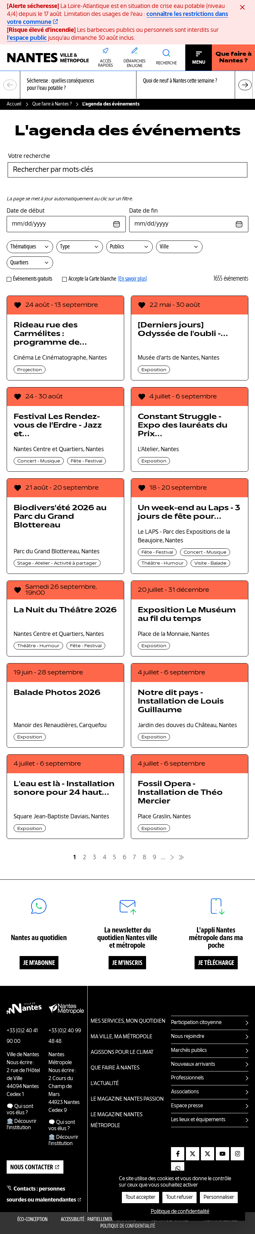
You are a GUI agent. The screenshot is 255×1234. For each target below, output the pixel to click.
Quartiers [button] (19, 263)
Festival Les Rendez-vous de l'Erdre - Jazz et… (58, 425)
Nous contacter (31, 1167)
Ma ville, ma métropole (121, 1037)
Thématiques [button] (23, 247)
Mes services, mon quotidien (128, 1021)
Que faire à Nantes (115, 1068)
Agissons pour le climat (122, 1052)
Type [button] (65, 247)
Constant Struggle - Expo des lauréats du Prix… (182, 425)
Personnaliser (219, 1197)
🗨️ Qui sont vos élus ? (20, 1110)
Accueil (14, 104)
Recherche (166, 63)
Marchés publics (189, 1050)
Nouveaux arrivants (193, 1064)
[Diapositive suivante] (245, 85)
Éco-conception (32, 1219)
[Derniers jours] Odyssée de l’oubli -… (183, 330)
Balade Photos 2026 (57, 693)
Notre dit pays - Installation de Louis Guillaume (181, 701)
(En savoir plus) (132, 279)
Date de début (25, 211)
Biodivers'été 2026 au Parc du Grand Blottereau (60, 517)
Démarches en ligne (134, 63)
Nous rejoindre (187, 1036)
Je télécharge (216, 963)
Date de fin (143, 211)
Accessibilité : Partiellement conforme (98, 1219)
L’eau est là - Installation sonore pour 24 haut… (64, 788)
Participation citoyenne (196, 1022)
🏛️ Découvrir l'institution (22, 1125)
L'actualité (105, 1083)
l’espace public (27, 38)
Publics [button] (117, 247)
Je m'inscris (127, 963)
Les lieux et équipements (198, 1120)
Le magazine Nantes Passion (127, 1099)
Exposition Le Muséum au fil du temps (187, 615)
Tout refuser (179, 1197)
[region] (127, 85)
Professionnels (187, 1078)
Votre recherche (29, 156)
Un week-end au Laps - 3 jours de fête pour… (189, 512)
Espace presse (187, 1106)
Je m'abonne (39, 963)
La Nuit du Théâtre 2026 (65, 610)
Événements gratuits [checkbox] (32, 279)
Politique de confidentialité (127, 1226)
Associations (185, 1092)
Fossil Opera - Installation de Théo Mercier (180, 793)
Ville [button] (164, 247)
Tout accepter (140, 1197)
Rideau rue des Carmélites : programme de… (50, 334)
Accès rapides (105, 63)
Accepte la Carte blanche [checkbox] (92, 279)
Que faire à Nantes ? (233, 58)
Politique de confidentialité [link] (180, 1211)
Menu (198, 62)
